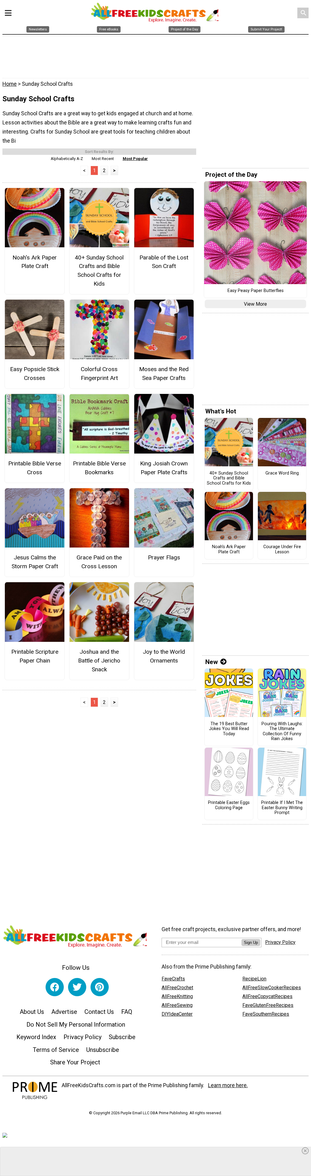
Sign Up (251, 942)
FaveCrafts (173, 979)
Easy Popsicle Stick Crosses (34, 373)
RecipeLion (254, 979)
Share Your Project (75, 1062)
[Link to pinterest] (100, 987)
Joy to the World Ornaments (164, 656)
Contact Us (99, 1011)
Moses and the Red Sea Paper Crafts (164, 373)
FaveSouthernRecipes (265, 1014)
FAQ (126, 1011)
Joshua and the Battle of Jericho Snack (99, 660)
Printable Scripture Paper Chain (34, 656)
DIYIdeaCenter (177, 1014)
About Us (32, 1011)
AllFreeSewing (177, 1005)
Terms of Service (56, 1049)
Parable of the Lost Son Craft (163, 262)
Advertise (64, 1011)
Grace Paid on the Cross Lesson (99, 562)
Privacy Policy (82, 1037)
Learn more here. (228, 1085)
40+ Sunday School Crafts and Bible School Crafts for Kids (99, 270)
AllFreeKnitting (177, 996)
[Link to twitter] (77, 987)
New (211, 662)
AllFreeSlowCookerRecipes (271, 987)
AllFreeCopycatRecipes (267, 996)
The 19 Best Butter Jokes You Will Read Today (229, 729)
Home (9, 84)
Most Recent (103, 158)
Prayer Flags (164, 557)
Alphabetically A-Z (67, 158)
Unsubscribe (102, 1049)
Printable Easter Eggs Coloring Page (229, 805)
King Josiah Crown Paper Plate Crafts (164, 468)
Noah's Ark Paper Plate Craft (34, 262)
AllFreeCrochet (177, 987)
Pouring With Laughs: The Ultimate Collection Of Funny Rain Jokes (282, 732)
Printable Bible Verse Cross (34, 468)
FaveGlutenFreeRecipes (267, 1005)
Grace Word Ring (282, 473)
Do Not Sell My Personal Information (75, 1024)
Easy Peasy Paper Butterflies (255, 290)
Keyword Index (36, 1037)
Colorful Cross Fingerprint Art (99, 373)
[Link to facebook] (55, 987)
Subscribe (122, 1037)
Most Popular (135, 158)
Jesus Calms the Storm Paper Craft (35, 562)
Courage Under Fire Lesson (282, 550)
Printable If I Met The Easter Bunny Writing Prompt (282, 807)
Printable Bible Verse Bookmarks (99, 468)
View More (255, 304)
